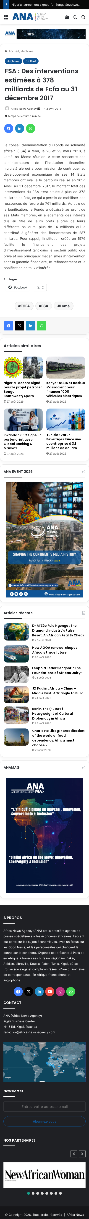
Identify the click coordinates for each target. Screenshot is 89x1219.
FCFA (25, 306)
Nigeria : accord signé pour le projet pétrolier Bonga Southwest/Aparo (23, 389)
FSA (44, 306)
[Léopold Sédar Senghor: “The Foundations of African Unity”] (16, 674)
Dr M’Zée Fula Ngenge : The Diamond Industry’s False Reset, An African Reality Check (58, 630)
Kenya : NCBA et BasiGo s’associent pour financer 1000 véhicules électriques (65, 389)
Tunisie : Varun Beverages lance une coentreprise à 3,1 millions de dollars (63, 441)
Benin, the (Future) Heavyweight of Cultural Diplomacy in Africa (52, 713)
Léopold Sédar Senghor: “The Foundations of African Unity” (57, 670)
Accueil (13, 51)
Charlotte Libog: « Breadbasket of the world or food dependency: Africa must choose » (58, 737)
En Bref (31, 61)
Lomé (65, 306)
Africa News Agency (24, 108)
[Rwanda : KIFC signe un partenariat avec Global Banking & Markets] (23, 420)
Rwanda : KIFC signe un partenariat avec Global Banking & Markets (23, 441)
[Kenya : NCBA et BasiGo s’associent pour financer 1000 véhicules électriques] (65, 368)
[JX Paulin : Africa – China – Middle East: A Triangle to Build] (16, 694)
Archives (27, 51)
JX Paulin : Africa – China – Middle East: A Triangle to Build (58, 690)
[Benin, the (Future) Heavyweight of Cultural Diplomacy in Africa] (16, 715)
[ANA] (29, 17)
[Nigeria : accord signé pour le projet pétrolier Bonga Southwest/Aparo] (23, 368)
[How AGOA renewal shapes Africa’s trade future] (16, 654)
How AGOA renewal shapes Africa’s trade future (54, 650)
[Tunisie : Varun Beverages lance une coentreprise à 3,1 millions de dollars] (65, 420)
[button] (82, 1154)
